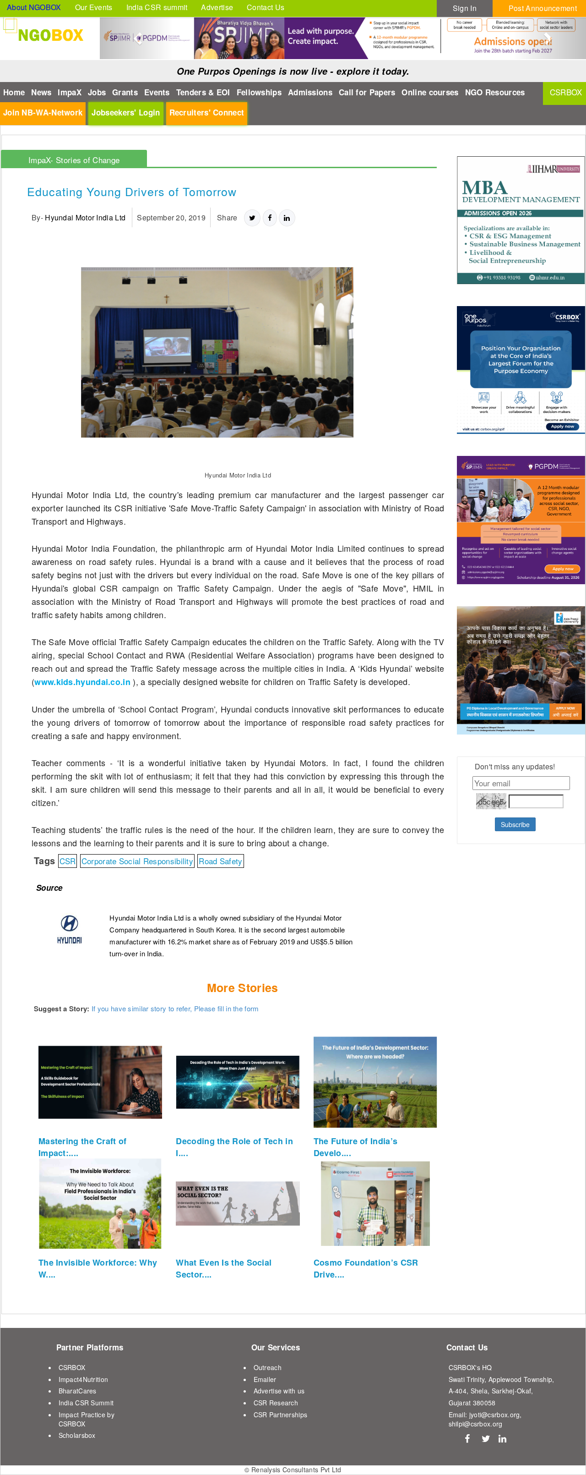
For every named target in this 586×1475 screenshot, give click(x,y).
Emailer (265, 1379)
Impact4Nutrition (84, 1379)
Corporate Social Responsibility (137, 860)
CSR (68, 860)
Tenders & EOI (203, 92)
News (41, 92)
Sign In (465, 8)
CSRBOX (72, 1367)
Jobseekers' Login (126, 112)
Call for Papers (367, 92)
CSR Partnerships (281, 1414)
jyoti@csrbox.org (494, 1414)
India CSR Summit (86, 1402)
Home (14, 92)
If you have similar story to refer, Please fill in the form (175, 1008)
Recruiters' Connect (206, 112)
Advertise (217, 7)
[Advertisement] (514, 1078)
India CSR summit (157, 7)
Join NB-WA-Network (42, 112)
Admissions (310, 92)
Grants (125, 92)
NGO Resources (495, 92)
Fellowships (259, 92)
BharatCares (78, 1390)
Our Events (94, 7)
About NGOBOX (34, 7)
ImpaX (69, 92)
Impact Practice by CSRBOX (86, 1419)
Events (157, 92)
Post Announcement (543, 8)
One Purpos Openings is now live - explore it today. (293, 71)
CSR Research (276, 1402)
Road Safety (220, 860)
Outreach (268, 1367)
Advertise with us (279, 1390)
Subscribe (515, 824)
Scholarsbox (77, 1435)
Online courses (430, 92)
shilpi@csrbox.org (476, 1423)
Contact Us (265, 7)
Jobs (97, 92)
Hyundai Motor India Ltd (85, 217)
